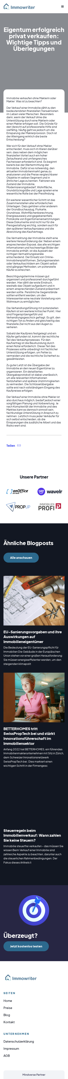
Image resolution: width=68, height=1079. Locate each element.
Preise (7, 1008)
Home (7, 1001)
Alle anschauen (21, 557)
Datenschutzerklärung (18, 1041)
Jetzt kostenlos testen (26, 946)
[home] (20, 6)
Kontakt (9, 1022)
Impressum (11, 1048)
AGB (6, 1055)
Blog (6, 1015)
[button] (61, 7)
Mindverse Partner (33, 1074)
